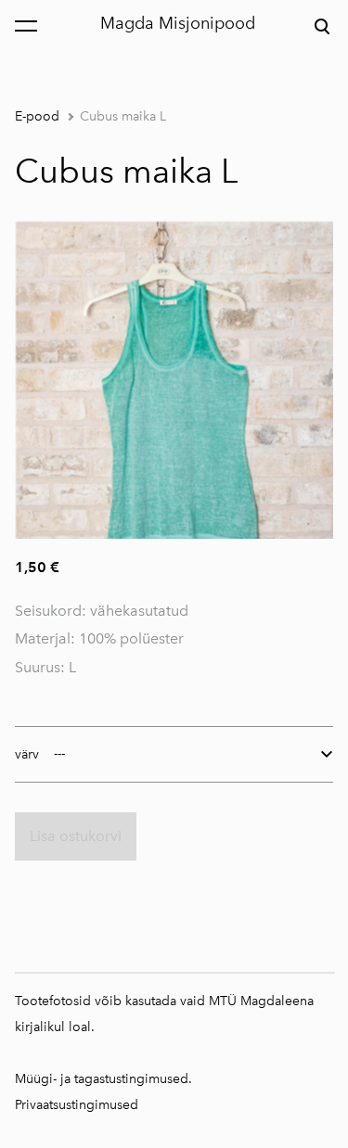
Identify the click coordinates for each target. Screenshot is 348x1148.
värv (27, 754)
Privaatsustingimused (76, 1105)
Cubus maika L (123, 116)
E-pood (37, 116)
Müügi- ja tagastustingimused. (103, 1079)
